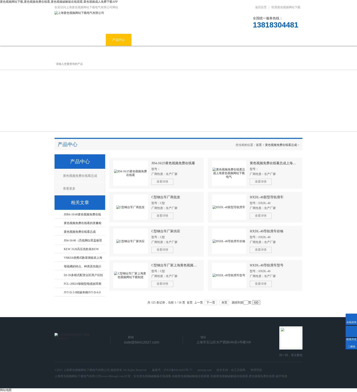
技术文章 (200, 39)
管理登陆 (256, 370)
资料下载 (226, 39)
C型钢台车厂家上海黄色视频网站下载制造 (175, 265)
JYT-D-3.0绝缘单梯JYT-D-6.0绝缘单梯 (82, 293)
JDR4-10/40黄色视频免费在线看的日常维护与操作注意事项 (82, 215)
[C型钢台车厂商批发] (130, 207)
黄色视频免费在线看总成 (281, 144)
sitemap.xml (204, 370)
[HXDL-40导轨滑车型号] (229, 275)
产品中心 (118, 39)
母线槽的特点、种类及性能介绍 (82, 267)
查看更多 (69, 188)
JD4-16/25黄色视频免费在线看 (173, 163)
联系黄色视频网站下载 (285, 7)
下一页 (210, 302)
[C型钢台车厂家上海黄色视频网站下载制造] (130, 275)
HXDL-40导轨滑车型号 (266, 265)
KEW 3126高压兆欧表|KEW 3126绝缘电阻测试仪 (81, 250)
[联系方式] (351, 331)
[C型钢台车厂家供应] (130, 241)
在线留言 (251, 39)
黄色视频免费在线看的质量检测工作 (82, 224)
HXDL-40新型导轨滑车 (266, 197)
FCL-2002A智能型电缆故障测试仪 (82, 285)
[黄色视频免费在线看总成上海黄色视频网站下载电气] (229, 173)
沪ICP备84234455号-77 (178, 370)
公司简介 (93, 39)
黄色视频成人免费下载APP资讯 (159, 39)
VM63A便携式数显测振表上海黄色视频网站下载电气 (83, 259)
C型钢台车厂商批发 (165, 197)
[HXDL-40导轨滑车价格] (229, 241)
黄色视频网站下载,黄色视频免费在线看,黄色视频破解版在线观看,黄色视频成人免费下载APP (59, 1)
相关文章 (80, 202)
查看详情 (162, 181)
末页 (224, 302)
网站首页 (67, 39)
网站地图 (6, 390)
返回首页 (261, 7)
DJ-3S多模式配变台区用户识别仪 (83, 276)
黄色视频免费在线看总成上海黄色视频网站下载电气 (274, 163)
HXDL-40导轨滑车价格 (266, 231)
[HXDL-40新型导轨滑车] (229, 207)
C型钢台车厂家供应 (165, 231)
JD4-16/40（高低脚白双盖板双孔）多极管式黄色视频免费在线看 (83, 241)
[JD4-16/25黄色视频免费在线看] (130, 173)
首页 (259, 144)
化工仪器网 (238, 370)
